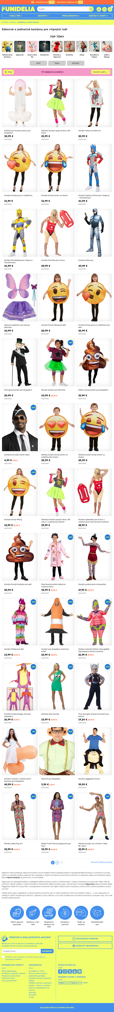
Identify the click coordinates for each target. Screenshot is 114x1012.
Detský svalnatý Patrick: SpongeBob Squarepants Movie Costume (93, 650)
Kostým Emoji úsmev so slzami (54, 195)
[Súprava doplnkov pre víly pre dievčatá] (20, 297)
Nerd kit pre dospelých (51, 779)
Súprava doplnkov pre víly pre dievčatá (17, 326)
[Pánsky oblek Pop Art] (20, 816)
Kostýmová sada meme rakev (17, 455)
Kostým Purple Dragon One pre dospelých (17, 715)
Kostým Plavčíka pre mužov (53, 260)
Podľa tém (14, 16)
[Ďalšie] (61, 862)
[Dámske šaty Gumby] (57, 686)
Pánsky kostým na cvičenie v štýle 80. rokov (92, 844)
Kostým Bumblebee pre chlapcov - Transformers (19, 261)
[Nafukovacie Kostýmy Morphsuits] (44, 47)
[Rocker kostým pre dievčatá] (57, 362)
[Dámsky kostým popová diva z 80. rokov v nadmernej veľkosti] (57, 492)
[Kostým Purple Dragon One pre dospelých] (20, 686)
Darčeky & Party (97, 16)
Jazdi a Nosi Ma (32, 56)
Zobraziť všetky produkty (101, 862)
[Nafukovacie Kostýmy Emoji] (82, 47)
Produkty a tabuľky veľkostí (13, 973)
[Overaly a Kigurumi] (57, 47)
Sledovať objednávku (87, 946)
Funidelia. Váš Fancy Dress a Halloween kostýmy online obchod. (18, 9)
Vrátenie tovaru (8, 978)
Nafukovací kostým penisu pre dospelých (17, 131)
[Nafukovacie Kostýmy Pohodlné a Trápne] (94, 47)
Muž (38, 63)
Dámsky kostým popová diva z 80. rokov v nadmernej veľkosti (56, 520)
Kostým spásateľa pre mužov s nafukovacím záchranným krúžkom (93, 520)
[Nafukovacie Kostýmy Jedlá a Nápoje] (106, 47)
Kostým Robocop (85, 260)
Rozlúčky (69, 55)
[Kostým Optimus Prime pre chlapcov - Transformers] (94, 168)
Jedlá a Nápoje (107, 56)
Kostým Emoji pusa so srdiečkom (18, 195)
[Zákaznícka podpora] (104, 9)
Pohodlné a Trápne (94, 56)
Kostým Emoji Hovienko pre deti (18, 584)
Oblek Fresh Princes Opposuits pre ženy (56, 844)
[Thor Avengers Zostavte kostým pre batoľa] (94, 686)
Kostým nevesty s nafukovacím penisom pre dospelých (17, 780)
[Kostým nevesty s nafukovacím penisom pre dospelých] (20, 751)
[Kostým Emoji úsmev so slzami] (57, 168)
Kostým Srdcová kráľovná (89, 130)
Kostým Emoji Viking (13, 519)
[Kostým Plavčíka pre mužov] (57, 233)
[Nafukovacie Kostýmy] (7, 47)
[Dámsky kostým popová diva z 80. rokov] (57, 103)
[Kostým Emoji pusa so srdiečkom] (20, 168)
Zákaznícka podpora (86, 938)
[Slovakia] (60, 971)
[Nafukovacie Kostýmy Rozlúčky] (69, 47)
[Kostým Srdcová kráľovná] (94, 103)
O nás (31, 997)
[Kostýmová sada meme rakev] (20, 427)
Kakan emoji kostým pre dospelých (93, 390)
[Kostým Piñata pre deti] (20, 622)
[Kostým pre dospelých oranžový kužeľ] (57, 622)
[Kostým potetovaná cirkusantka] (94, 557)
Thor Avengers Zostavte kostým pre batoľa (93, 715)
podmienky (9, 959)
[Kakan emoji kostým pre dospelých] (94, 362)
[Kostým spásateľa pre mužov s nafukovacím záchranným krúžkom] (94, 492)
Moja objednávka (9, 971)
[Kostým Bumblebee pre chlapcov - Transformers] (20, 233)
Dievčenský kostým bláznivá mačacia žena (53, 585)
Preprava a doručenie (11, 976)
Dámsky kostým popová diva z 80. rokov (56, 131)
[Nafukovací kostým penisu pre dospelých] (20, 103)
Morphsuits (44, 55)
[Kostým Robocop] (94, 233)
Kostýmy (42, 16)
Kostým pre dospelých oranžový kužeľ (55, 650)
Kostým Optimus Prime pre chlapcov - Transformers (94, 196)
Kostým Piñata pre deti (14, 649)
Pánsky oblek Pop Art (13, 843)
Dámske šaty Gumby (50, 714)
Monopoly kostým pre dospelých (18, 390)
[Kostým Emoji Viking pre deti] (57, 297)
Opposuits (20, 55)
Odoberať (47, 951)
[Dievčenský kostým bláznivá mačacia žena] (57, 557)
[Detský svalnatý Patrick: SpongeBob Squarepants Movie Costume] (94, 622)
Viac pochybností (9, 980)
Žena (57, 63)
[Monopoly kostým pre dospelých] (20, 362)
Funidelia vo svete (36, 971)
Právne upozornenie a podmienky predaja (38, 974)
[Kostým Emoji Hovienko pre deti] (20, 557)
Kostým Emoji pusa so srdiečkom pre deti (94, 326)
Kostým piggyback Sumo (89, 779)
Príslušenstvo (70, 16)
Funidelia (5, 22)
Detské (75, 63)
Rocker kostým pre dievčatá (53, 390)
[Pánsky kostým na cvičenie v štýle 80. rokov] (94, 816)
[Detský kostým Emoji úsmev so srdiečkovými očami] (57, 427)
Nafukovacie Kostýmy (7, 56)
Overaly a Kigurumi (57, 56)
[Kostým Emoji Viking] (20, 492)
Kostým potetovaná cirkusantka (92, 584)
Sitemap (32, 992)
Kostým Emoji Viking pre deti (53, 325)
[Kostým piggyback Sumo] (94, 751)
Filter (10, 72)
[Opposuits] (19, 47)
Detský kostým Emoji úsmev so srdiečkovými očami (54, 456)
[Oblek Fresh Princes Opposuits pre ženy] (57, 816)
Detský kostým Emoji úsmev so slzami (91, 456)
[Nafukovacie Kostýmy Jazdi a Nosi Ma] (32, 47)
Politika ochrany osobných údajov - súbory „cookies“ (40, 984)
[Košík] (110, 9)
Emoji (82, 55)
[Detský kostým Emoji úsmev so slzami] (94, 427)
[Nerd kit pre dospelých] (57, 751)
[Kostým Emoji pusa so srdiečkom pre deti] (94, 297)
